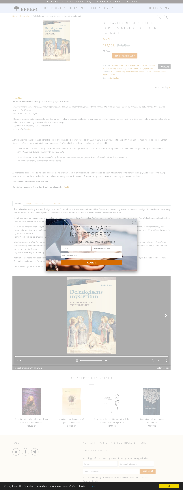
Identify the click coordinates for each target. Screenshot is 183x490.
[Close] (134, 221)
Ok (168, 485)
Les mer (91, 486)
